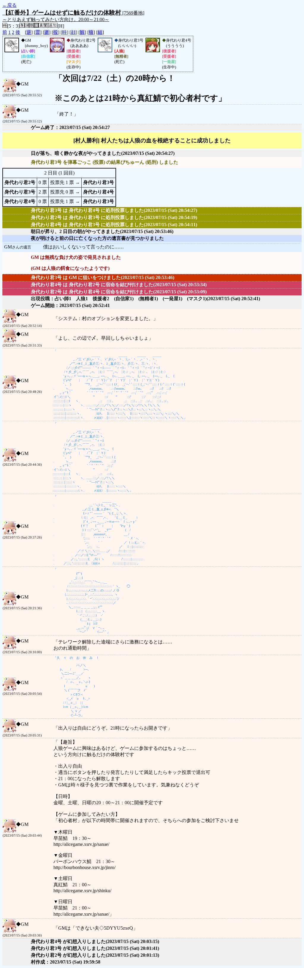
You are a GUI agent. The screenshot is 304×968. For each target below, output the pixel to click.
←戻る (9, 5)
